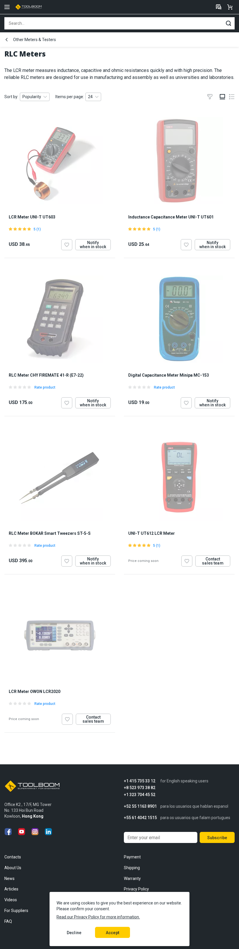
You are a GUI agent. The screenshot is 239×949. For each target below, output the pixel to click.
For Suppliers (16, 910)
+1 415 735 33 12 (139, 781)
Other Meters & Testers (34, 39)
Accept (112, 932)
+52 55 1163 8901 (140, 806)
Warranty (132, 878)
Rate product (44, 387)
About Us (12, 867)
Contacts (12, 857)
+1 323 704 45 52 (139, 795)
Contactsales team (212, 561)
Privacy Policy (136, 889)
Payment (132, 857)
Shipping (132, 867)
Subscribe (217, 837)
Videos (10, 899)
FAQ (8, 921)
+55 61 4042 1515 (140, 818)
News (9, 878)
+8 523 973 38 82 (139, 788)
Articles (11, 889)
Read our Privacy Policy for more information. (98, 917)
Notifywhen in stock (93, 244)
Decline (74, 932)
